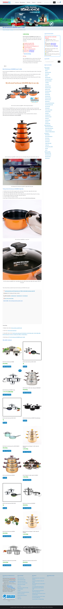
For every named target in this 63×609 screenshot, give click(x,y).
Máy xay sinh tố (48, 99)
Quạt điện (47, 113)
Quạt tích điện (47, 120)
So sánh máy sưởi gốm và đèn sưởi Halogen (38, 581)
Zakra (46, 607)
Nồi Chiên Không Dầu (49, 104)
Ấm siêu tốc (47, 68)
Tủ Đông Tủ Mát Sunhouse (50, 131)
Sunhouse (17, 2)
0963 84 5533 (53, 43)
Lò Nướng (47, 82)
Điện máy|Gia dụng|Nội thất (16, 327)
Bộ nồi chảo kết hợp (48, 136)
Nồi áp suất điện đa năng (49, 103)
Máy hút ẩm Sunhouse (49, 128)
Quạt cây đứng (47, 111)
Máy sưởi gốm (47, 96)
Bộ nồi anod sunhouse (17, 333)
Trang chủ (4, 29)
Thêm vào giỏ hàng (7, 366)
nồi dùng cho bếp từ (28, 62)
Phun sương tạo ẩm (48, 109)
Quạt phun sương (48, 116)
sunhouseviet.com (12, 581)
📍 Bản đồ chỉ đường (27, 53)
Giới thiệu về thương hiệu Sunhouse (23, 592)
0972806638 (31, 51)
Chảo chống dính (48, 143)
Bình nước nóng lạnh (49, 126)
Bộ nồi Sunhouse (35, 61)
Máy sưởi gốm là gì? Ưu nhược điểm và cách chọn (38, 584)
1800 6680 (56, 46)
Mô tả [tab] (5, 66)
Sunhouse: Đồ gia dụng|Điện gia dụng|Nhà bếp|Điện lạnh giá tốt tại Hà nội (28, 607)
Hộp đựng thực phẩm (49, 146)
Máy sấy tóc (47, 92)
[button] (25, 2)
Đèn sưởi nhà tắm (48, 80)
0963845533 (31, 50)
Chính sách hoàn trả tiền (21, 581)
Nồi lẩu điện (47, 108)
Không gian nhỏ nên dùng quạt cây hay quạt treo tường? (38, 594)
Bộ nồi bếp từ (33, 59)
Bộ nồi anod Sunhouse (12, 330)
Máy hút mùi (47, 158)
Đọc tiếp (25, 366)
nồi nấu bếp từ (35, 62)
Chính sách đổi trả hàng (21, 579)
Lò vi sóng (47, 84)
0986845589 (13, 295)
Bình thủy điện (47, 77)
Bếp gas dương (48, 156)
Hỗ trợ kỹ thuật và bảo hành (22, 595)
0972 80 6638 (53, 44)
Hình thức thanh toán (21, 593)
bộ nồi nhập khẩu (28, 61)
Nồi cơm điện (47, 106)
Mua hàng (39, 2)
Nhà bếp (28, 2)
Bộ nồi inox (47, 138)
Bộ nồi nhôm (47, 139)
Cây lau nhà (47, 141)
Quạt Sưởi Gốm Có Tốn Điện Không (38, 599)
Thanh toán (19, 598)
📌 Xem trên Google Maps (8, 298)
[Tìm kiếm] (54, 2)
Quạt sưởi (47, 118)
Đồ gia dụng (8, 29)
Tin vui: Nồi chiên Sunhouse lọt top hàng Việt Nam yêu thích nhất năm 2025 (38, 587)
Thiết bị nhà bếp (47, 151)
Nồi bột (46, 148)
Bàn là (46, 70)
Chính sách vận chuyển (21, 584)
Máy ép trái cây (48, 85)
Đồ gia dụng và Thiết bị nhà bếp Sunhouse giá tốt (23, 588)
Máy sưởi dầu (47, 94)
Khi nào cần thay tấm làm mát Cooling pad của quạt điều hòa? (38, 597)
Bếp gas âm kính (48, 154)
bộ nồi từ (11, 334)
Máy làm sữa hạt (48, 87)
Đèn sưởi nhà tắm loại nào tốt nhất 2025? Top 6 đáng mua (38, 591)
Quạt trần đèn (47, 123)
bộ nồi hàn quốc (30, 333)
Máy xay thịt (47, 101)
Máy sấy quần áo (48, 91)
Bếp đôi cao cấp (48, 153)
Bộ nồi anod (11, 29)
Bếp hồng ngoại (48, 72)
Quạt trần (47, 121)
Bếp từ (46, 75)
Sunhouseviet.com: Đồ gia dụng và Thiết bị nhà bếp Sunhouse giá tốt (20, 291)
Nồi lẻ (46, 150)
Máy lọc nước (47, 89)
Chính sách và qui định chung (22, 582)
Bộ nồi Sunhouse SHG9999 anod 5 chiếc (17, 337)
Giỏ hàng (19, 590)
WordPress (51, 607)
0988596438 (19, 295)
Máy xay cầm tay (48, 97)
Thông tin (33, 2)
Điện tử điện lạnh (48, 125)
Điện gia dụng (22, 2)
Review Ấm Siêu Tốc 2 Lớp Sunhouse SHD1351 (38, 579)
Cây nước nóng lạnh (48, 79)
